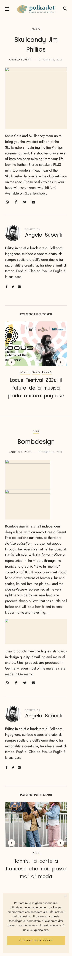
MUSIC (36, 29)
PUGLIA (47, 372)
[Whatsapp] (7, 202)
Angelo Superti (20, 59)
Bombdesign (15, 526)
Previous (11, 362)
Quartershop (35, 193)
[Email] (33, 202)
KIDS (36, 431)
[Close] (65, 896)
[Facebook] (16, 202)
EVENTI (25, 372)
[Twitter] (24, 202)
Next (60, 362)
